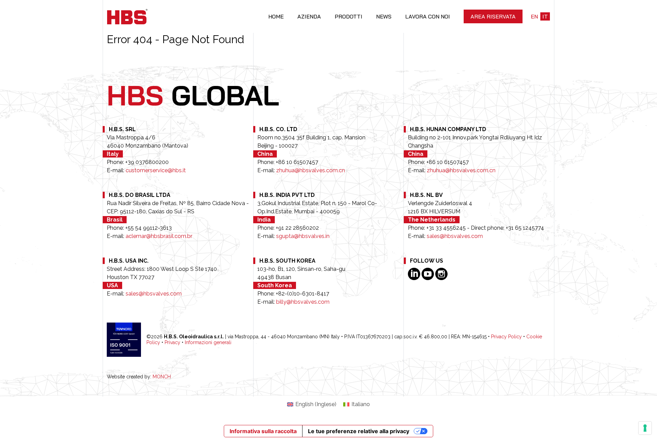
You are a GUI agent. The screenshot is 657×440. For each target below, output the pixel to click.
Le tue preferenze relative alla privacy (358, 431)
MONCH (162, 376)
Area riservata (493, 16)
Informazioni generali (208, 342)
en (534, 16)
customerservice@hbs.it (156, 170)
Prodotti (348, 16)
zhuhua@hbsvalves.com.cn (310, 170)
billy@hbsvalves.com (303, 302)
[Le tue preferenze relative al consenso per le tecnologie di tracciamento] (645, 428)
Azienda (309, 16)
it (545, 16)
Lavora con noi (427, 16)
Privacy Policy (506, 336)
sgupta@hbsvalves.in (303, 236)
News (383, 16)
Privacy (172, 342)
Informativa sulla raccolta (263, 431)
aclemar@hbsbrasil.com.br (159, 236)
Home (276, 16)
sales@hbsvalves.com (455, 236)
